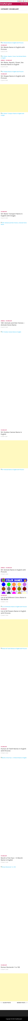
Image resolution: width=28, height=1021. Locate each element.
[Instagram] (25, 1)
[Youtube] (20, 1)
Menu (25, 4)
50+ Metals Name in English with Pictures (13, 48)
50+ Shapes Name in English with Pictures (13, 77)
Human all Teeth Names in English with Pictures (13, 750)
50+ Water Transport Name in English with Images (12, 215)
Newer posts (21, 1002)
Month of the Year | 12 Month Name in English (12, 859)
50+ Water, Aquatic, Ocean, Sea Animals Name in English (12, 63)
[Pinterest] (24, 1)
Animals (3, 60)
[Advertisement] (14, 27)
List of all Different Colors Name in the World (13, 598)
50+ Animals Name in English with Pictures (13, 571)
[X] (22, 1)
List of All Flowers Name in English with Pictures (13, 612)
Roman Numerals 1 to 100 (10, 967)
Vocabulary (4, 45)
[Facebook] (18, 1)
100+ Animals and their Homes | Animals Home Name (12, 324)
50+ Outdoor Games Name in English (11, 433)
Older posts (7, 1002)
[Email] (27, 1)
